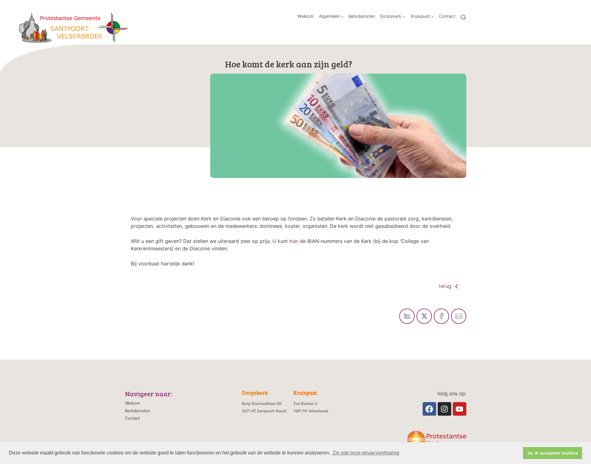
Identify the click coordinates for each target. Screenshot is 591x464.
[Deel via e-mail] (458, 316)
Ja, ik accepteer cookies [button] (552, 452)
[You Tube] (459, 409)
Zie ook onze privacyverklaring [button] (365, 452)
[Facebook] (429, 409)
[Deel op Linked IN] (407, 316)
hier (293, 241)
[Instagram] (444, 409)
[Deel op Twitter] (424, 316)
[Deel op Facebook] (441, 316)
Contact (447, 16)
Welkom (305, 16)
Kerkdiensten (361, 16)
